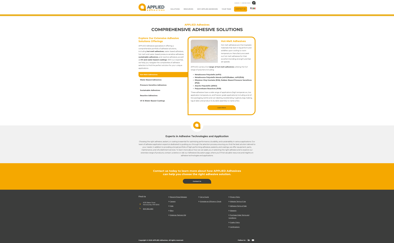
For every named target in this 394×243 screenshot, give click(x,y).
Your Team (226, 9)
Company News (246, 3)
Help (171, 206)
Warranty (233, 211)
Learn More (221, 107)
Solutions (175, 9)
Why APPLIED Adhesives (207, 9)
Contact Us (240, 9)
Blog (171, 211)
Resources (188, 9)
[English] (251, 8)
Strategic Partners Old (178, 215)
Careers (236, 3)
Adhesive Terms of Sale (238, 206)
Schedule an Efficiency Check (210, 201)
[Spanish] (254, 8)
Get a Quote (204, 197)
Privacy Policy (235, 197)
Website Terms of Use (238, 201)
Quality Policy (235, 222)
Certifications (234, 227)
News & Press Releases (178, 197)
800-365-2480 (148, 209)
